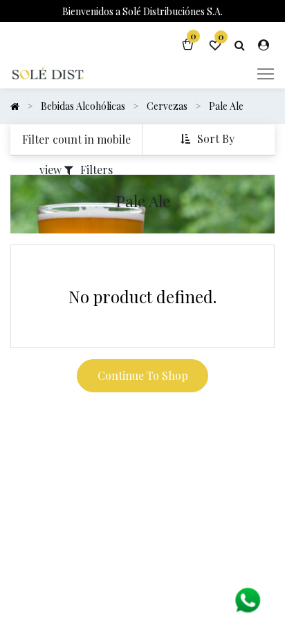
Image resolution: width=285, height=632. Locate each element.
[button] (208, 139)
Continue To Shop (143, 375)
